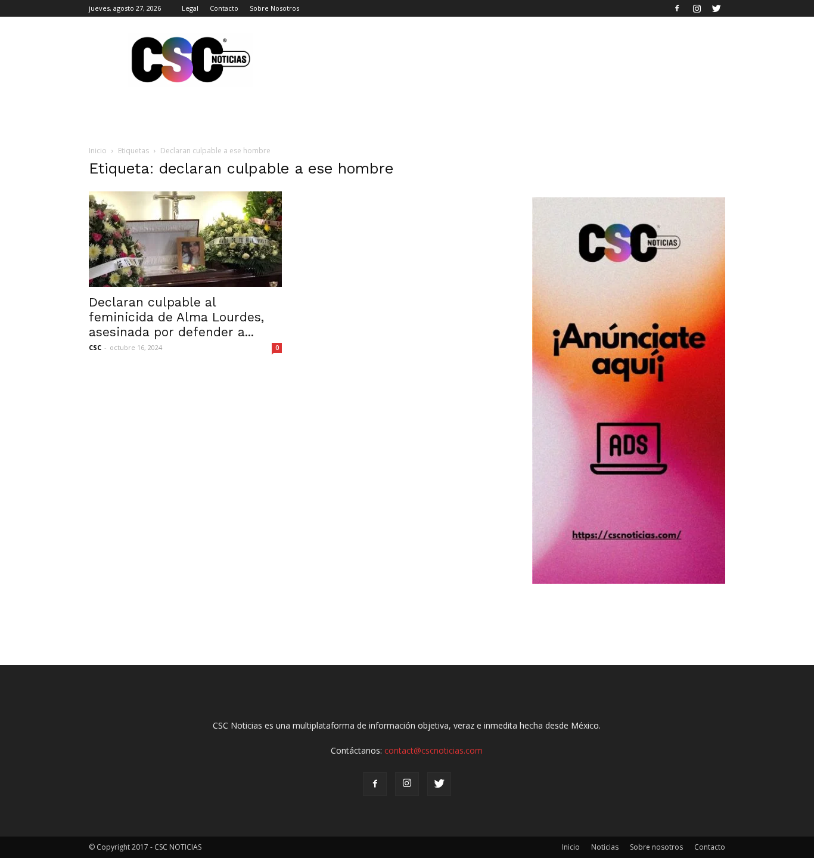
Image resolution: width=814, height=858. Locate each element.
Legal (190, 8)
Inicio (98, 150)
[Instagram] (697, 8)
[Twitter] (716, 8)
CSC (95, 347)
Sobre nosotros (656, 847)
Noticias (605, 847)
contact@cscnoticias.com (433, 750)
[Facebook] (677, 8)
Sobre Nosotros (274, 8)
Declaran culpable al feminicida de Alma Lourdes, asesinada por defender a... (176, 317)
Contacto (224, 8)
